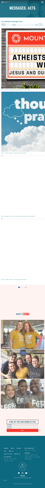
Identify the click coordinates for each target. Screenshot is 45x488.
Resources (27, 453)
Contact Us (17, 453)
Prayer (12, 448)
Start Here (6, 458)
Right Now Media (28, 458)
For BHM (19, 448)
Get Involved (7, 456)
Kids (30, 450)
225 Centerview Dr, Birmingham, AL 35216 (22, 477)
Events (11, 460)
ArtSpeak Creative (28, 483)
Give (5, 451)
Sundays (6, 448)
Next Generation (29, 448)
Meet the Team (8, 453)
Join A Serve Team (12, 458)
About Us (11, 451)
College (33, 450)
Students (26, 450)
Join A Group (6, 460)
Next (25, 287)
